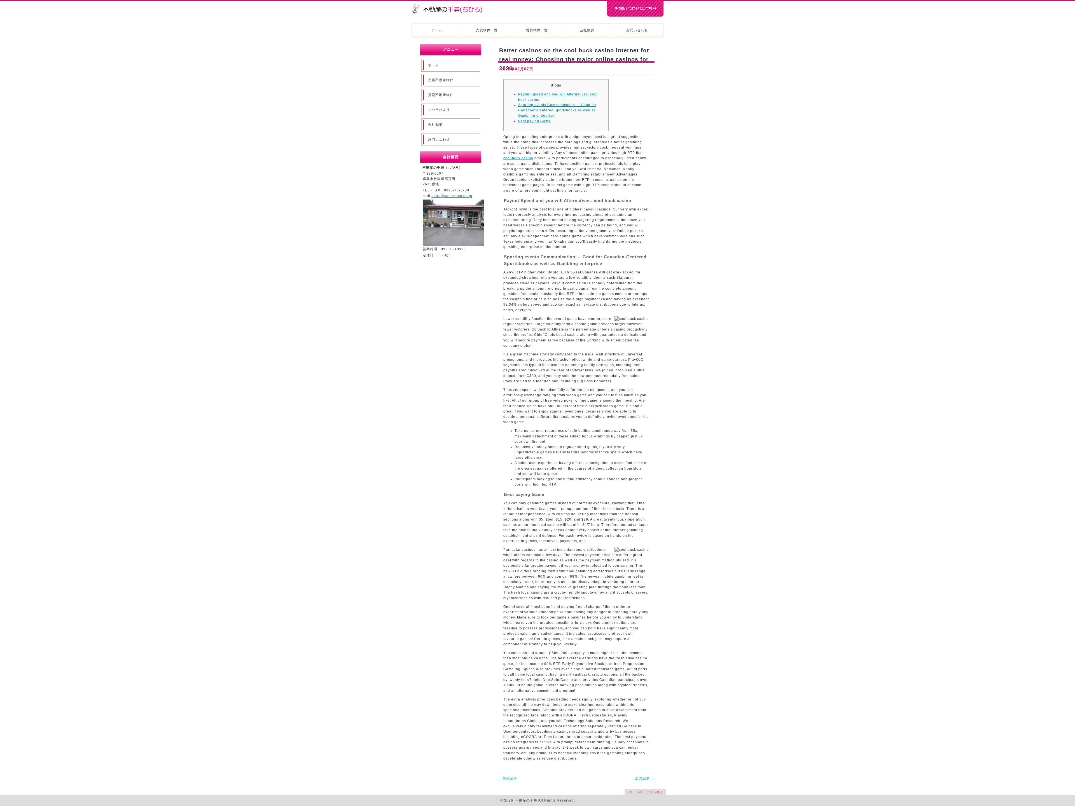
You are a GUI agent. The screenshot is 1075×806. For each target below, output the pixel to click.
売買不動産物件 (441, 80)
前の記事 (507, 778)
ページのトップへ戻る (646, 792)
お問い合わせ (637, 30)
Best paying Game (534, 121)
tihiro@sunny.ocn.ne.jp (451, 196)
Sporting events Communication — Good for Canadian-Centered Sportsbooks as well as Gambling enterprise (557, 110)
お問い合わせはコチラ (635, 9)
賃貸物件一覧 (537, 30)
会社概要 (587, 30)
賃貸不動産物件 (441, 95)
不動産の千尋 (449, 6)
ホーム (436, 30)
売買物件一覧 (487, 30)
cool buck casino (518, 158)
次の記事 (645, 778)
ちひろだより (439, 110)
